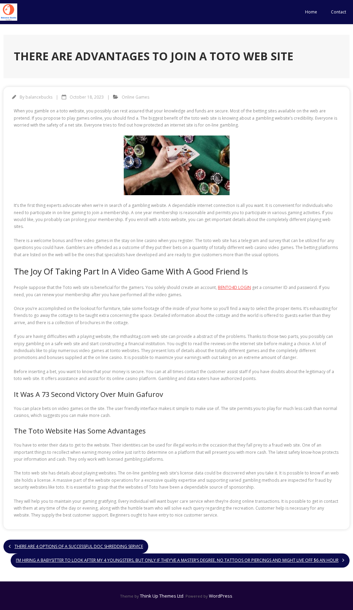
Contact (338, 12)
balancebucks (39, 97)
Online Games (135, 97)
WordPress (220, 596)
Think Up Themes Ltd (161, 596)
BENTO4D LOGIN (234, 287)
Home (311, 12)
